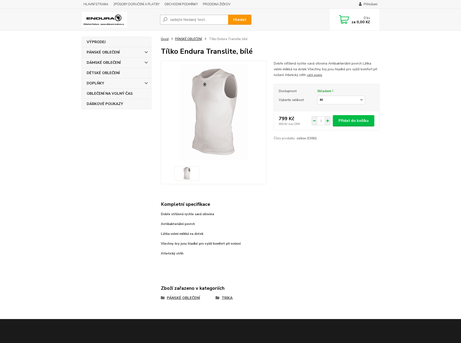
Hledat (239, 19)
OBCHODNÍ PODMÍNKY (181, 4)
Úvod (165, 39)
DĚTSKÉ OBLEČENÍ (103, 73)
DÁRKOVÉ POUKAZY (105, 103)
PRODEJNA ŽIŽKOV (216, 4)
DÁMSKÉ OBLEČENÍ (104, 62)
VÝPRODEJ (96, 42)
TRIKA (227, 298)
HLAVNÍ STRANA (96, 4)
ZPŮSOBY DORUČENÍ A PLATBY (136, 4)
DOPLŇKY (95, 83)
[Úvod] (119, 19)
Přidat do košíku (354, 120)
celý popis (314, 75)
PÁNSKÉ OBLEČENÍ (103, 52)
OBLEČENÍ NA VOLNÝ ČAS (110, 93)
